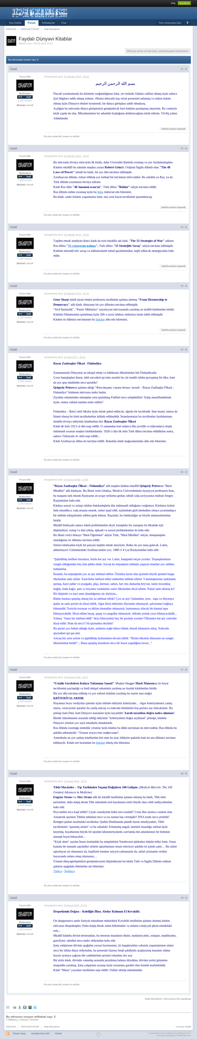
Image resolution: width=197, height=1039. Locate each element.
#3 (182, 227)
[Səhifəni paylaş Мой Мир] (30, 1007)
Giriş (173, 3)
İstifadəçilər (48, 22)
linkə (100, 192)
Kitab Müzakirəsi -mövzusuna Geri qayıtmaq (168, 999)
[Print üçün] (14, 1007)
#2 (182, 148)
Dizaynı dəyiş (19, 1033)
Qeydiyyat (184, 3)
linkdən (100, 319)
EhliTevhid (11, 1027)
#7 (182, 669)
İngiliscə (69, 871)
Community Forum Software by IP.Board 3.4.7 (169, 1033)
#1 (182, 69)
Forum (32, 22)
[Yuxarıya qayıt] (98, 1034)
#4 (182, 286)
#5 (182, 349)
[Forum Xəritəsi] (187, 23)
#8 (182, 773)
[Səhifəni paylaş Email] (7, 1007)
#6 (182, 472)
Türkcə (57, 871)
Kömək (58, 1033)
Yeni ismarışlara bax (170, 22)
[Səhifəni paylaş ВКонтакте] (25, 1007)
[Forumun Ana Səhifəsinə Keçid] (40, 12)
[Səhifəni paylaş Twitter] (35, 1007)
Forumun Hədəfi (183, 1027)
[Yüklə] (19, 1007)
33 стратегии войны (82, 245)
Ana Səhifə (15, 22)
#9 (182, 897)
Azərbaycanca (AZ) (40, 1033)
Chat (63, 22)
